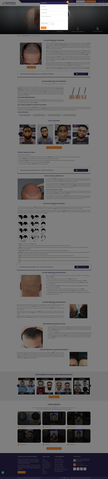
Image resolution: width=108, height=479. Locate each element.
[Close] (67, 2)
